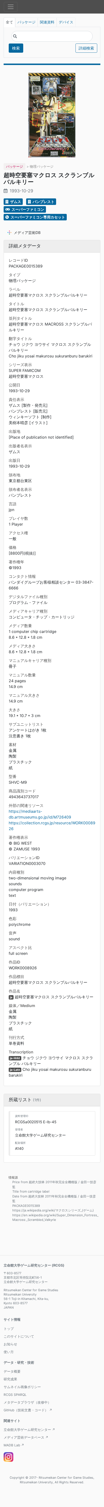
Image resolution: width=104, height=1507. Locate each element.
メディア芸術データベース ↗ (26, 1437)
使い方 (9, 1352)
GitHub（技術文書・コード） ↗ (28, 1410)
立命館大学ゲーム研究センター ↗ (29, 1430)
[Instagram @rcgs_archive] (8, 1457)
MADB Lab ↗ (14, 1445)
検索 (16, 48)
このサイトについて (19, 1336)
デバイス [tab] (66, 22)
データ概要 (12, 1371)
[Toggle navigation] (10, 7)
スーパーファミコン (27, 209)
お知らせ (10, 1344)
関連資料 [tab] (47, 22)
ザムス (15, 201)
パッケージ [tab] (26, 22)
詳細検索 (86, 48)
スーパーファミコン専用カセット (37, 217)
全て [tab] (9, 22)
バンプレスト (43, 201)
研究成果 (10, 1379)
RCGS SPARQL (15, 1395)
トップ (9, 1329)
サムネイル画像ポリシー (22, 1387)
